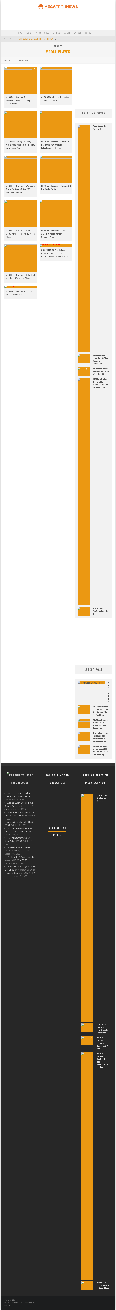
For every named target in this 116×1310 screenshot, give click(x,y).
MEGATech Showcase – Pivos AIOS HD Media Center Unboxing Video (54, 233)
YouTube (88, 32)
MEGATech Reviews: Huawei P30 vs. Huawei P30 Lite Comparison (100, 724)
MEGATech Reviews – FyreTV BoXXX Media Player (19, 293)
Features (67, 32)
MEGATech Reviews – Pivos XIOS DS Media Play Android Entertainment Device (56, 144)
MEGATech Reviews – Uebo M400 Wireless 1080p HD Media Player (20, 233)
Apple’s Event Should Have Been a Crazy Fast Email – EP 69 (18, 806)
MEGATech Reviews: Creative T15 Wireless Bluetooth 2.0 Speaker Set (100, 383)
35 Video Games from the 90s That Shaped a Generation (103, 1028)
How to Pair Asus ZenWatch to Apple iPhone (100, 611)
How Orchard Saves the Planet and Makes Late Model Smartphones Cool (100, 737)
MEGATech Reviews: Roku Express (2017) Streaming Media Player (18, 100)
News (28, 32)
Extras (77, 32)
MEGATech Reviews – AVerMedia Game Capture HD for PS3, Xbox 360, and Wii (20, 189)
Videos (47, 32)
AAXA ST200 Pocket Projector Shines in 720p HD (55, 98)
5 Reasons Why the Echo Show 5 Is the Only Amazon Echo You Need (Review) (100, 710)
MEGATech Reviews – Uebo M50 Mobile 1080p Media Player (20, 276)
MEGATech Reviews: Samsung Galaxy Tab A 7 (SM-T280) (101, 371)
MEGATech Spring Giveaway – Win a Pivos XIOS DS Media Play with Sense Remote (20, 144)
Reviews (37, 32)
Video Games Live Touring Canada (99, 127)
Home (20, 32)
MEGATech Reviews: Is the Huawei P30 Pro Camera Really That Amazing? (100, 750)
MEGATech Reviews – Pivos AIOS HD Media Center (56, 187)
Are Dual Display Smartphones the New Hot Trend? (41, 39)
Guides (56, 32)
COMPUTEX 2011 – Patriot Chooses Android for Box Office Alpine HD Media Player (55, 253)
